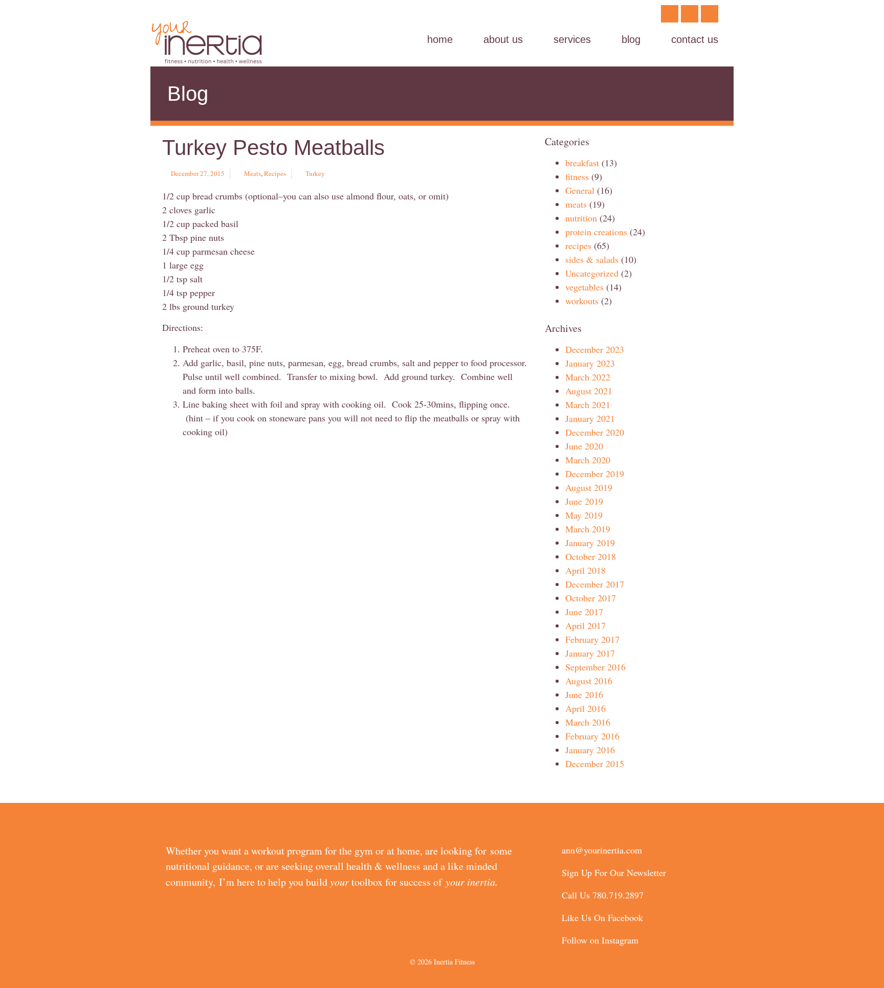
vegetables (584, 287)
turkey (315, 173)
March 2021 (587, 404)
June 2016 (584, 694)
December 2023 (594, 349)
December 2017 (594, 584)
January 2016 (590, 750)
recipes (275, 173)
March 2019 (587, 529)
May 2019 (584, 515)
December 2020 (594, 432)
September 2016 (595, 667)
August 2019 (588, 487)
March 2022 (587, 377)
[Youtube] (709, 14)
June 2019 (584, 501)
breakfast (582, 162)
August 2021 (588, 391)
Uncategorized (591, 273)
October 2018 (590, 556)
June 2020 (584, 446)
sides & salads (591, 259)
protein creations (596, 232)
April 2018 (585, 570)
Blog (631, 39)
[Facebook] (669, 14)
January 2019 (590, 542)
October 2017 (590, 598)
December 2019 (594, 473)
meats (252, 173)
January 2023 (590, 363)
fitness (577, 176)
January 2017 (590, 653)
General (579, 190)
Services (572, 39)
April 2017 (585, 625)
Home (440, 39)
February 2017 (592, 639)
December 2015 (594, 763)
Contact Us (694, 39)
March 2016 (587, 722)
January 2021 (590, 418)
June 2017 (584, 611)
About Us (503, 39)
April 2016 (585, 708)
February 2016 (592, 736)
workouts (582, 301)
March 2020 (587, 460)
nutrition (581, 218)
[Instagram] (689, 14)
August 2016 (588, 681)
